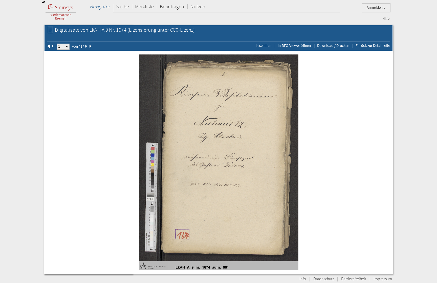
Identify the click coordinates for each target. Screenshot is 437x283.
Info (302, 279)
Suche (122, 7)
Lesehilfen (264, 45)
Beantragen (172, 7)
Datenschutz (323, 279)
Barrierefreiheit (353, 279)
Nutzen (197, 7)
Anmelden (375, 7)
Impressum (383, 279)
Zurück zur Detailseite (373, 45)
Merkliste (144, 7)
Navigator (100, 7)
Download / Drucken (333, 45)
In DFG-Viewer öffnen (294, 45)
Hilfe (385, 18)
